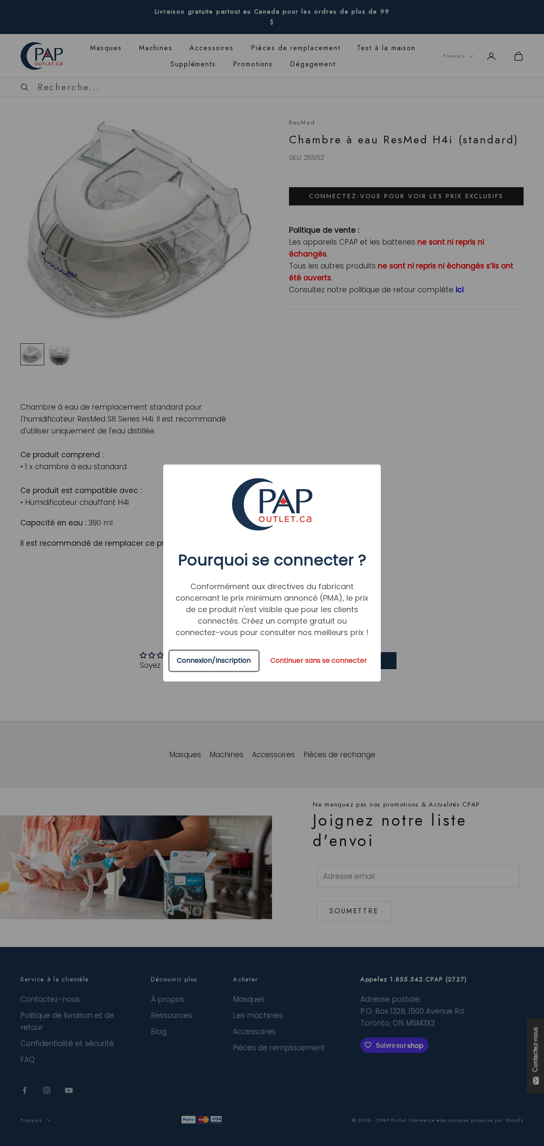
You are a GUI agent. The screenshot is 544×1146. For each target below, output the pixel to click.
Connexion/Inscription (214, 660)
